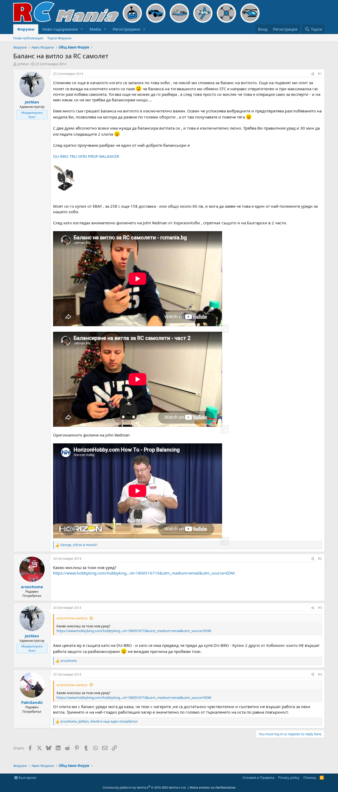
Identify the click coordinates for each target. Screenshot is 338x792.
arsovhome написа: (72, 618)
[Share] (312, 74)
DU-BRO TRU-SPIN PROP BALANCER (86, 156)
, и (79, 545)
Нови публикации (28, 38)
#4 (320, 674)
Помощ (309, 777)
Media (95, 29)
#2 (320, 558)
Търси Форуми (59, 38)
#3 (320, 607)
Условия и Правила (258, 777)
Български (27, 777)
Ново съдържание (60, 29)
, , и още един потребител (99, 721)
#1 (320, 74)
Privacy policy (288, 777)
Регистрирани (126, 29)
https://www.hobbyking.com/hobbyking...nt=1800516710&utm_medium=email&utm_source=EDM (144, 573)
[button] (82, 29)
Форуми (25, 29)
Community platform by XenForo (144, 787)
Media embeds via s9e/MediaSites (213, 787)
